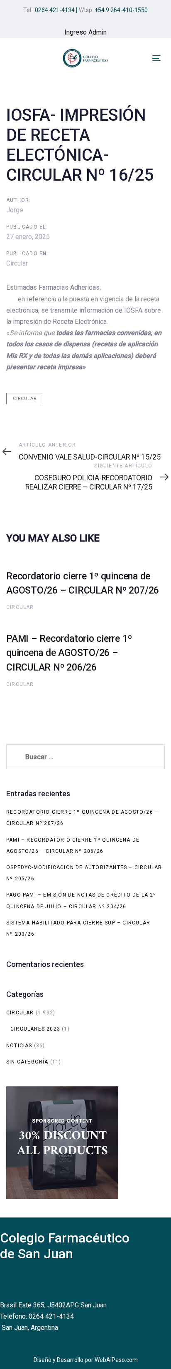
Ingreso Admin (85, 32)
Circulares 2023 (35, 1029)
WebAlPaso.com (116, 1360)
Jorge (14, 210)
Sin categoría (27, 1062)
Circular (17, 263)
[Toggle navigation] (156, 58)
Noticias (19, 1045)
